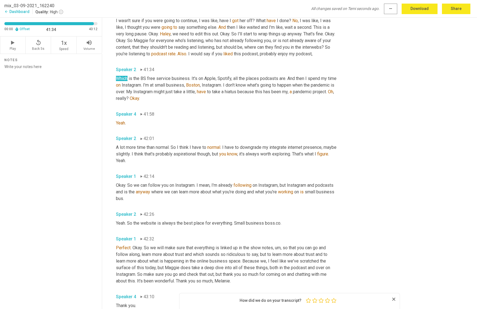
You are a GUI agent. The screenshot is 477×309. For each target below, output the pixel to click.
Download (419, 8)
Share (456, 8)
